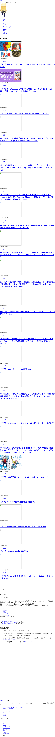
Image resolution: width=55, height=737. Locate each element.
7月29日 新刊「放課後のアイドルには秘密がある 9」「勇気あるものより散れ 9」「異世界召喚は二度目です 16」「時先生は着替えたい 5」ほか (26, 341)
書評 (4, 730)
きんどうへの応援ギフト (9, 708)
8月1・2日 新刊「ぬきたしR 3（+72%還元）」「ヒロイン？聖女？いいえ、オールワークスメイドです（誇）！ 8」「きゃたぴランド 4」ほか (27, 167)
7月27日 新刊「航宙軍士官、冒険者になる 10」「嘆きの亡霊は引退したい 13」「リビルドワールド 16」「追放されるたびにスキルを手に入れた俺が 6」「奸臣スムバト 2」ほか (27, 450)
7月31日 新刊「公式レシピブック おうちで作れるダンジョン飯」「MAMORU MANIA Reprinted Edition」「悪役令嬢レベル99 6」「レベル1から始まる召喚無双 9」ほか (27, 197)
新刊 (4, 135)
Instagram (5, 610)
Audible (5, 729)
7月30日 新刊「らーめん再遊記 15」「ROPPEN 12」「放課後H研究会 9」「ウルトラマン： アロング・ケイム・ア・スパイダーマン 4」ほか (27, 254)
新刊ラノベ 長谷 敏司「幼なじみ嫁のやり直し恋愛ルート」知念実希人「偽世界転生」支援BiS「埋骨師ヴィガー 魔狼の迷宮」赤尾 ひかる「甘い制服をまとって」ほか (27, 284)
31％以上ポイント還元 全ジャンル (10, 622)
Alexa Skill (5, 613)
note (4, 611)
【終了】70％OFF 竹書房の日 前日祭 (14, 551)
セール (4, 61)
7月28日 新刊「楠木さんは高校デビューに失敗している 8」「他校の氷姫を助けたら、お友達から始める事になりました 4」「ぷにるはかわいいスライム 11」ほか (27, 396)
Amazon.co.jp (6, 615)
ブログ (4, 220)
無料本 (4, 222)
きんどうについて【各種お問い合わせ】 (13, 707)
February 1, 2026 (28, 641)
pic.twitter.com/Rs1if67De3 (9, 639)
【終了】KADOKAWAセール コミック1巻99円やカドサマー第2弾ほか (27, 423)
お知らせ (5, 732)
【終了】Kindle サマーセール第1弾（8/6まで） (18, 369)
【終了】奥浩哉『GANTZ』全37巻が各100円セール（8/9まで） (24, 114)
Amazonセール (6, 728)
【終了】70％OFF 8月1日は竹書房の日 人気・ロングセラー (23, 527)
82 (3, 590)
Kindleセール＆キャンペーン (8, 623)
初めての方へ (6, 733)
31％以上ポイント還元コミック (9, 621)
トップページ (6, 711)
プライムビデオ (7, 726)
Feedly (4, 612)
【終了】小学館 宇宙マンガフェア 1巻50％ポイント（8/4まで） (24, 477)
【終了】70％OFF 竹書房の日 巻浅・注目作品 (17, 502)
